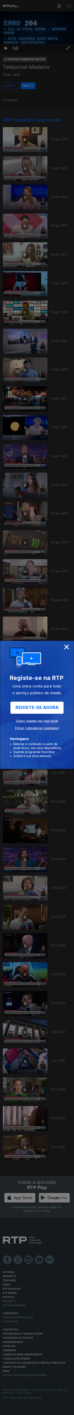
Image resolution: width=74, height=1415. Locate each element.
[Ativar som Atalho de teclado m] (15, 1410)
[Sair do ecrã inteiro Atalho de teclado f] (67, 1410)
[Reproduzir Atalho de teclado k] (6, 1410)
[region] (37, 707)
